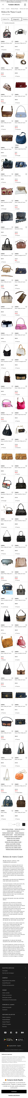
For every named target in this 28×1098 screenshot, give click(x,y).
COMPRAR (5, 978)
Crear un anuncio (7, 995)
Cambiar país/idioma (14, 1095)
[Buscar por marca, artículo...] (2, 4)
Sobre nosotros (6, 1017)
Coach (7, 9)
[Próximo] (18, 824)
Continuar (14, 1091)
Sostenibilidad (6, 1019)
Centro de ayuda (6, 1007)
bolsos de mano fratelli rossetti (13, 836)
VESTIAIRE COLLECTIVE (8, 1014)
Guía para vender (7, 997)
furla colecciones (19, 835)
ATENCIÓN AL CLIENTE (8, 1004)
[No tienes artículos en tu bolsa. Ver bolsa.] (25, 5)
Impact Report (6, 1022)
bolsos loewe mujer (7, 833)
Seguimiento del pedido (8, 980)
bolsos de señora (20, 829)
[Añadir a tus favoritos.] (12, 42)
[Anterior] (10, 824)
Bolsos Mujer (14, 9)
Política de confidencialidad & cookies (13, 1049)
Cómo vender (6, 993)
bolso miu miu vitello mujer (13, 847)
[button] (25, 5)
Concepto (5, 971)
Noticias (4, 1026)
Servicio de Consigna (8, 973)
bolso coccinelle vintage (13, 844)
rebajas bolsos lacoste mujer (14, 849)
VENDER (4, 990)
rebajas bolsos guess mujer (13, 846)
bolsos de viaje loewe (13, 840)
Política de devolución (8, 985)
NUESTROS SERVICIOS (8, 968)
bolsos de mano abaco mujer (13, 842)
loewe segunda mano (13, 831)
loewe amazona (19, 833)
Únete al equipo (6, 1024)
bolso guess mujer (7, 835)
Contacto (4, 1010)
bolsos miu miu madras (13, 838)
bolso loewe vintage (7, 829)
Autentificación (6, 983)
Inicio (2, 9)
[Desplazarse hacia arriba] (23, 824)
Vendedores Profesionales (9, 1000)
